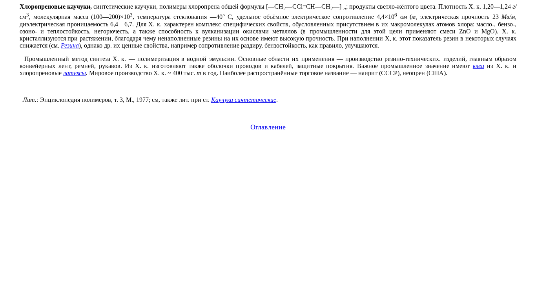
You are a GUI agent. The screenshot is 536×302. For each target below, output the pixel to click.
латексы (74, 73)
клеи (478, 66)
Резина (70, 45)
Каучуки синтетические (243, 99)
